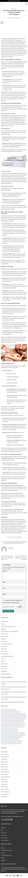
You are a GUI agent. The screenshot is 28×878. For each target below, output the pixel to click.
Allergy (2, 629)
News (2, 661)
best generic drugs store (20, 713)
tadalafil (14, 743)
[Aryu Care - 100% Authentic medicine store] (14, 4)
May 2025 (3, 764)
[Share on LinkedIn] (20, 537)
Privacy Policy (4, 837)
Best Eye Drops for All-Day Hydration (8, 713)
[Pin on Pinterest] (17, 537)
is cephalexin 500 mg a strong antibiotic (18, 734)
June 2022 (3, 796)
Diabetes (3, 641)
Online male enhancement (6, 741)
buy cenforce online (22, 716)
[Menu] (2, 4)
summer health (19, 741)
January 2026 (4, 754)
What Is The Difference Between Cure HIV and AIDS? (14, 698)
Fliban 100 (3, 728)
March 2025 (4, 769)
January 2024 (4, 794)
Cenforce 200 (20, 720)
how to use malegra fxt (5, 734)
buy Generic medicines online (6, 718)
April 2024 (3, 786)
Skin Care (3, 668)
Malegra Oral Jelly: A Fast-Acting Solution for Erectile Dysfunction (21, 557)
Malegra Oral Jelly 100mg (13, 739)
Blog (2, 830)
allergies (14, 709)
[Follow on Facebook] (2, 820)
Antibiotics (14, 8)
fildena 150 (18, 726)
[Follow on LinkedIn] (11, 820)
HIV (2, 658)
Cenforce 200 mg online (13, 722)
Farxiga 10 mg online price (6, 726)
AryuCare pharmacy (16, 711)
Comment (5, 571)
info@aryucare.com (18, 816)
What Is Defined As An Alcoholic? (16, 702)
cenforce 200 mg (4, 722)
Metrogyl (8, 543)
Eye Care (3, 646)
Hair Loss (3, 651)
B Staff (19, 17)
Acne (2, 624)
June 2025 (3, 761)
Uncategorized (4, 673)
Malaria (20, 737)
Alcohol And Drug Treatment (7, 626)
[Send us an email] (9, 820)
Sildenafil (3, 666)
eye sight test (22, 724)
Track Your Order (5, 840)
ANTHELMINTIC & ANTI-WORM (9, 631)
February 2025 (4, 771)
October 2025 (4, 756)
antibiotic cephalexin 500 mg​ (6, 711)
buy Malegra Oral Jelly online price (19, 718)
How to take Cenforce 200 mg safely (18, 732)
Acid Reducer (4, 621)
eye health (17, 724)
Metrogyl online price (20, 543)
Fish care (22, 726)
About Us (3, 827)
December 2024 (4, 776)
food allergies (14, 728)
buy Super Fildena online (5, 720)
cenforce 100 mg (14, 720)
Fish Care (3, 648)
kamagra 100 (3, 737)
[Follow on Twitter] (7, 820)
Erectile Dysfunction (5, 643)
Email (4, 588)
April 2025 (3, 766)
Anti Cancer (3, 634)
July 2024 (3, 779)
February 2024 (4, 791)
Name (4, 582)
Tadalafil (3, 671)
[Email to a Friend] (15, 537)
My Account (4, 832)
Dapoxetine (3, 724)
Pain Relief (3, 663)
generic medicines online (5, 732)
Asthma (2, 638)
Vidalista (19, 743)
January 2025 (4, 774)
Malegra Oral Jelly (4, 739)
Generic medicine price (5, 730)
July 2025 (3, 759)
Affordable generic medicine (6, 709)
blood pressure (4, 716)
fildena (13, 726)
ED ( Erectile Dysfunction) (7, 850)
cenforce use (20, 722)
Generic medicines (14, 730)
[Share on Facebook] (10, 537)
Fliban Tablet (8, 728)
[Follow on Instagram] (4, 820)
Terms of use (4, 835)
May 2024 (3, 784)
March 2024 (4, 789)
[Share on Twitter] (13, 537)
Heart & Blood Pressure (6, 656)
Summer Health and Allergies (6, 743)
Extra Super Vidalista (10, 724)
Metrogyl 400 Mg (13, 543)
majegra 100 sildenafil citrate (12, 737)
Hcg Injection (4, 653)
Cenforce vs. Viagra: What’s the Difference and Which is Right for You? (7, 557)
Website (4, 594)
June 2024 (3, 781)
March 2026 (4, 751)
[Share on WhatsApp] (8, 537)
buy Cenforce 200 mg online (13, 716)
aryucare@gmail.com (9, 816)
